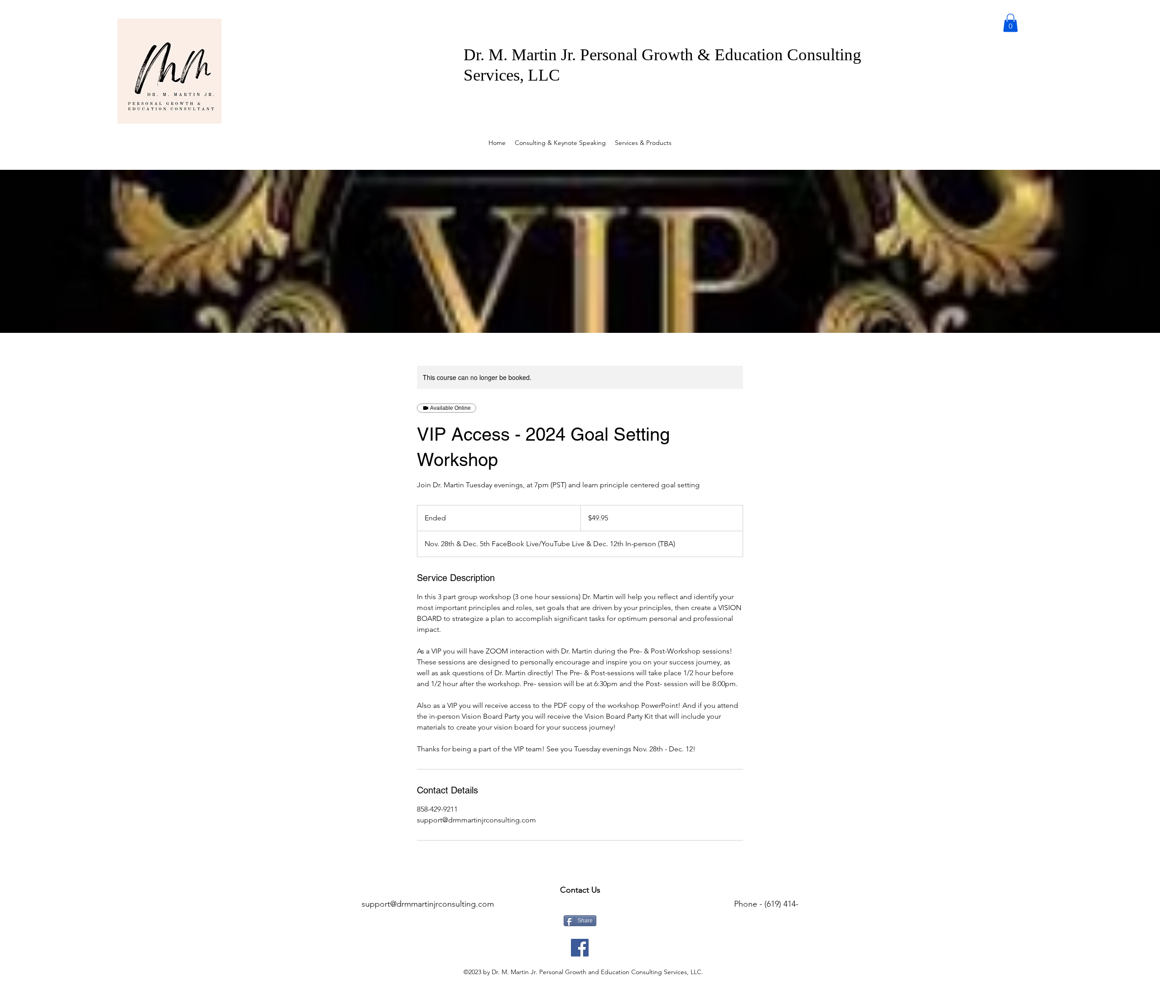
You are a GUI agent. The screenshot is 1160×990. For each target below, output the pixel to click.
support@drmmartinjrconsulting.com (428, 904)
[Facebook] (580, 947)
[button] (1010, 23)
